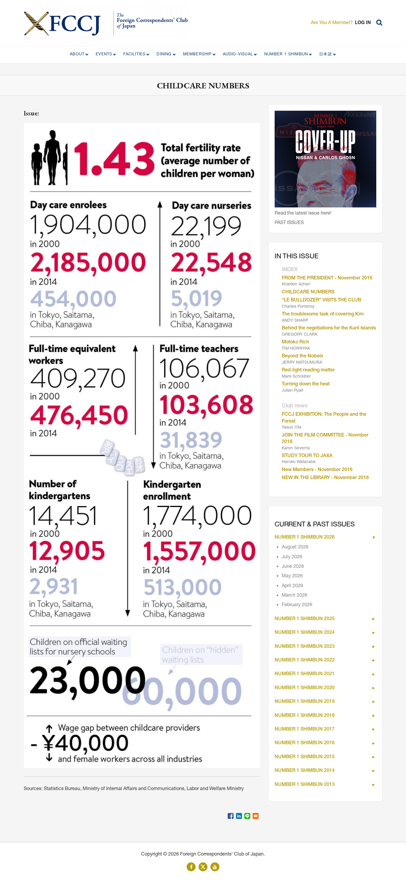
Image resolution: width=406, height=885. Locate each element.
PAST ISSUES (289, 223)
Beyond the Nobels (302, 356)
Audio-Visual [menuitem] (236, 55)
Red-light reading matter (308, 370)
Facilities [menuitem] (132, 55)
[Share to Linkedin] (239, 816)
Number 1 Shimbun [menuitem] (284, 55)
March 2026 (294, 595)
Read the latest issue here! (303, 213)
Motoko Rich (295, 342)
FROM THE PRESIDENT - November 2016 (327, 278)
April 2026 (292, 586)
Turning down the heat (306, 384)
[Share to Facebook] (231, 816)
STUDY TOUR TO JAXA (307, 456)
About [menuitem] (75, 55)
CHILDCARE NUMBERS (308, 292)
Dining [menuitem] (162, 55)
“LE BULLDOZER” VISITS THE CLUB (321, 300)
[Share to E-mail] (256, 816)
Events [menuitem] (102, 55)
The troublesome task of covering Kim (323, 314)
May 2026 (292, 576)
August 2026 (295, 547)
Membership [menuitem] (196, 55)
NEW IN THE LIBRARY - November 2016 (325, 478)
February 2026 (297, 605)
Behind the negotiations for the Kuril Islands (329, 328)
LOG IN (363, 23)
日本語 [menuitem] (324, 55)
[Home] (69, 23)
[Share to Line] (247, 816)
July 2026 (292, 557)
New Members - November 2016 (317, 470)
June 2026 (293, 567)
